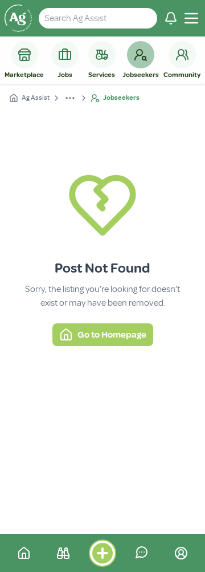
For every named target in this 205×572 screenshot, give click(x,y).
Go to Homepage (111, 334)
